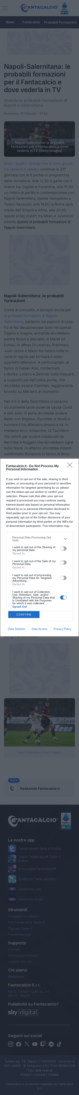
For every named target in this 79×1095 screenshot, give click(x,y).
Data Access (39, 629)
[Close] (71, 466)
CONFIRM (23, 614)
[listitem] (39, 539)
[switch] (63, 548)
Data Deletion (16, 629)
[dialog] (39, 547)
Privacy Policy (62, 629)
